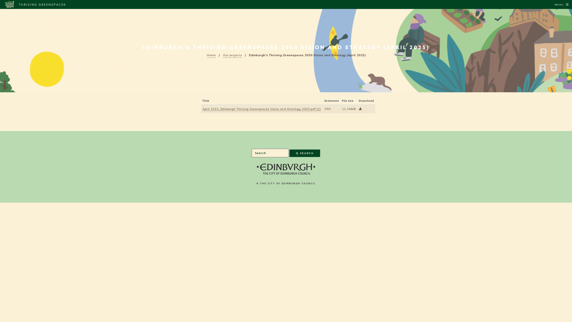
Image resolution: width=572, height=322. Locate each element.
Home (211, 55)
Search (307, 153)
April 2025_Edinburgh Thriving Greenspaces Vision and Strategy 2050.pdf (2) (262, 109)
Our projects (232, 55)
